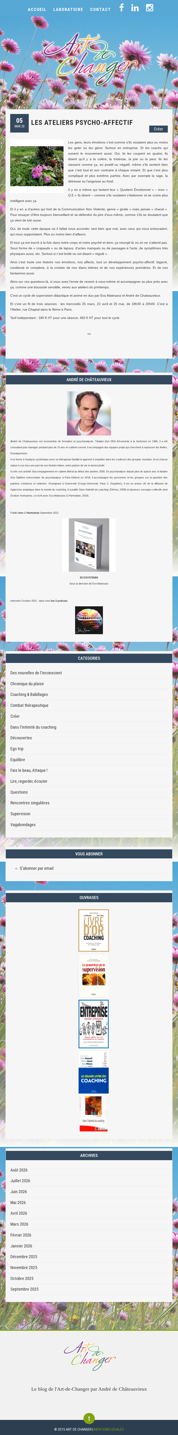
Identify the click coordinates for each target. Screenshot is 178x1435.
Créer (158, 129)
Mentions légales (109, 1429)
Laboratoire (68, 9)
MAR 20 (20, 122)
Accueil (37, 9)
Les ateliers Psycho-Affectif (82, 122)
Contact (100, 9)
